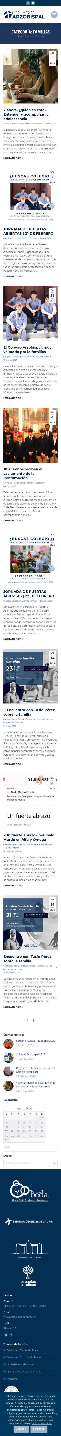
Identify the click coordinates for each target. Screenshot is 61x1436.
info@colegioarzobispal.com (20, 1316)
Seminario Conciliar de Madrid (24, 1357)
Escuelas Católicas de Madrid (24, 1371)
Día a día (7, 123)
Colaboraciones (10, 719)
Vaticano (12, 1378)
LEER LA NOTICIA (12, 158)
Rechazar (38, 1429)
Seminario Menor (27, 483)
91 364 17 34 (10, 1327)
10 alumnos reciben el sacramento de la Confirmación (22, 473)
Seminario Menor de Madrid (23, 1350)
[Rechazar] (56, 1414)
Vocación (40, 483)
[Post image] (8, 1044)
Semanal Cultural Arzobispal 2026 (35, 1040)
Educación (16, 123)
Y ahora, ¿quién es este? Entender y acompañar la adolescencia (26, 114)
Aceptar (21, 1429)
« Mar (6, 1147)
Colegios (7, 238)
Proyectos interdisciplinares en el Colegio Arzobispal (35, 1070)
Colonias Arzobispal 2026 (30, 1054)
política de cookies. (42, 1423)
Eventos (25, 238)
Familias (26, 123)
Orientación (35, 123)
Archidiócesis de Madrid (21, 1364)
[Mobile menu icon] (54, 14)
